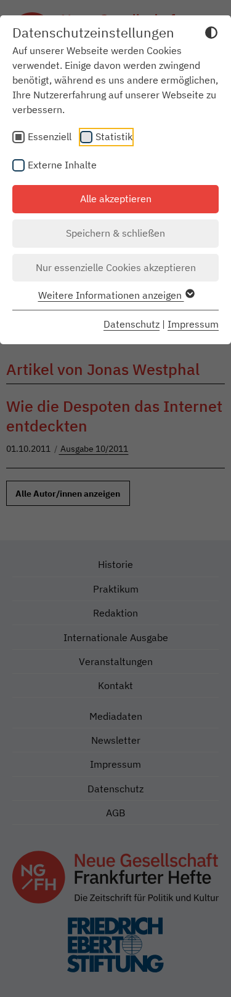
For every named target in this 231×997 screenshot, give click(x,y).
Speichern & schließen (115, 233)
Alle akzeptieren (116, 198)
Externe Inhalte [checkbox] (62, 165)
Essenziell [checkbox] (49, 136)
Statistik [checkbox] (113, 136)
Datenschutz (131, 324)
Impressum (193, 324)
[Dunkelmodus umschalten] (211, 34)
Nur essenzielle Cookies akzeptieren (116, 267)
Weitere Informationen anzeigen (111, 295)
